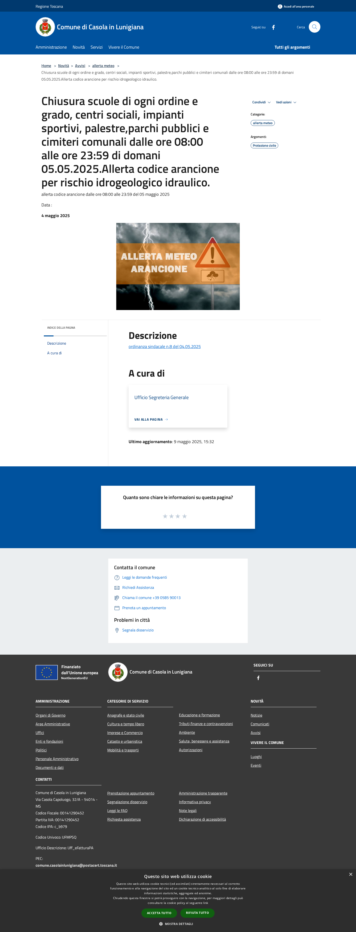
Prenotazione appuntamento (130, 793)
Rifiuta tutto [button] (197, 913)
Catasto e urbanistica (124, 741)
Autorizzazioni (190, 750)
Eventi (256, 765)
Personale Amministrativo (57, 759)
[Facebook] (271, 26)
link (205, 903)
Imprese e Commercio (125, 732)
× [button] (350, 874)
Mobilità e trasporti (123, 750)
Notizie (256, 715)
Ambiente (187, 732)
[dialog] (178, 900)
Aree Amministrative (53, 724)
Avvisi (80, 65)
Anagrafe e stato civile (125, 715)
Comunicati (260, 724)
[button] (178, 923)
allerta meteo (103, 65)
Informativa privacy (195, 802)
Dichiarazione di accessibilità (202, 819)
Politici (41, 750)
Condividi (259, 102)
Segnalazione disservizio (127, 802)
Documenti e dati (50, 767)
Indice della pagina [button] (61, 327)
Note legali (188, 810)
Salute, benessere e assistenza (204, 741)
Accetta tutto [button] (159, 913)
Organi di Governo (50, 715)
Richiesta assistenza (124, 819)
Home (46, 65)
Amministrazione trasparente (203, 793)
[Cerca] (314, 27)
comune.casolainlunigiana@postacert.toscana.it (76, 865)
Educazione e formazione (199, 715)
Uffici (40, 732)
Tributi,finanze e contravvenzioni (206, 724)
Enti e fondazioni (49, 741)
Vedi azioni (284, 102)
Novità (63, 65)
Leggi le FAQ (117, 810)
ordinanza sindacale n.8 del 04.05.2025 (165, 346)
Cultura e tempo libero (125, 724)
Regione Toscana (49, 6)
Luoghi (256, 756)
